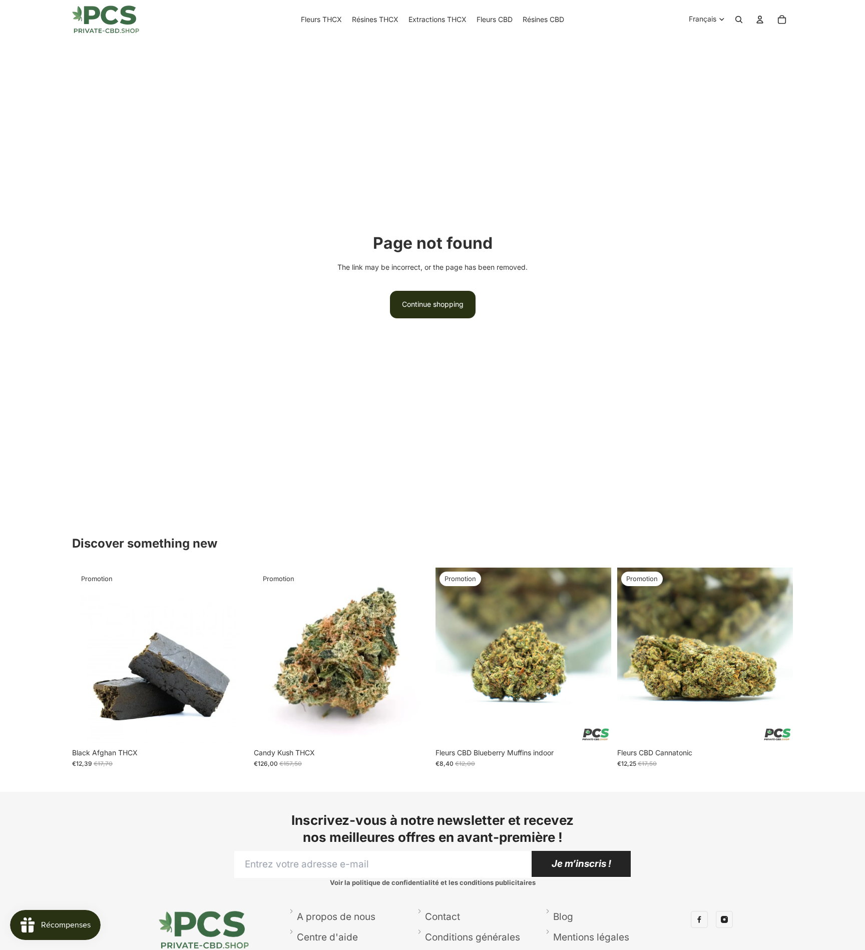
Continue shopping (433, 304)
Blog (563, 916)
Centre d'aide (327, 937)
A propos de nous (336, 916)
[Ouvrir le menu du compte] (760, 20)
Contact (442, 916)
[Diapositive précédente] (451, 656)
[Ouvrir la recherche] (739, 20)
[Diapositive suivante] (596, 656)
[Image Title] (699, 919)
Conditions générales (472, 937)
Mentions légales (591, 937)
